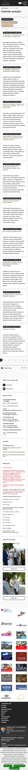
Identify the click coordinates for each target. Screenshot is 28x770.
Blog (2, 715)
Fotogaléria (4, 718)
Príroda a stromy (9, 329)
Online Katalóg (5, 716)
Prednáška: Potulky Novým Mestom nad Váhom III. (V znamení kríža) (13, 138)
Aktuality (3, 707)
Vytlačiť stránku (8, 368)
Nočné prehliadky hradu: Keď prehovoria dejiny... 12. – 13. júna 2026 (14, 105)
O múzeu (3, 705)
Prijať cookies (8, 765)
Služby (3, 713)
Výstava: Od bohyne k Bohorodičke (11, 201)
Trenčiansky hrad (6, 703)
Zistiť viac (14, 569)
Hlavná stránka (4, 8)
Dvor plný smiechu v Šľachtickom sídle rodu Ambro (11, 168)
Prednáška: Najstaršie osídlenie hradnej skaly (11, 70)
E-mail (4, 434)
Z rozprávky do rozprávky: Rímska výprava (13, 295)
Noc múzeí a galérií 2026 (12, 231)
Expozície (4, 711)
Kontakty (3, 722)
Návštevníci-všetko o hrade (11, 447)
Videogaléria (5, 720)
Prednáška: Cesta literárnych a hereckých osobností (14, 36)
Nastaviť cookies (14, 768)
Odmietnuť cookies (19, 765)
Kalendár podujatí (6, 709)
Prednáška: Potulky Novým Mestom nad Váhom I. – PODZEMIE (13, 264)
